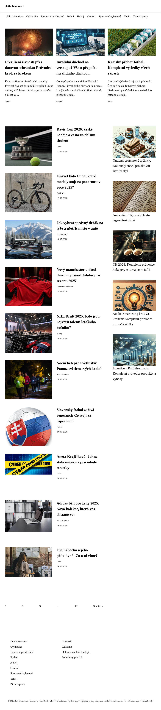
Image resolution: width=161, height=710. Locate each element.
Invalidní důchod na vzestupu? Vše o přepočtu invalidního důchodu (76, 67)
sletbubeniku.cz (14, 6)
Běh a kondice (15, 16)
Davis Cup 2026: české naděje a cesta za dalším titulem (76, 135)
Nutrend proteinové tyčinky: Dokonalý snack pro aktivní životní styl (132, 166)
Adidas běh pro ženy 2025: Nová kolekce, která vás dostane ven (78, 509)
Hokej (80, 16)
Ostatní (91, 16)
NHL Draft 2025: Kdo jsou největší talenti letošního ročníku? (78, 322)
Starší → (98, 606)
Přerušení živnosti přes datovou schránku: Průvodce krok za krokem (28, 67)
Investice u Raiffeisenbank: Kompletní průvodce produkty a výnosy (134, 373)
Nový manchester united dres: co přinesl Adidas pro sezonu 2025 (78, 275)
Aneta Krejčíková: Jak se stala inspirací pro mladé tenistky (77, 462)
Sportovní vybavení (109, 16)
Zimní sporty (140, 16)
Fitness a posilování (52, 16)
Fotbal (70, 16)
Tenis (127, 16)
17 (76, 606)
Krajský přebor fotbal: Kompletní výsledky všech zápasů (129, 67)
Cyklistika (32, 16)
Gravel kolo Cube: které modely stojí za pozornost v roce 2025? (78, 181)
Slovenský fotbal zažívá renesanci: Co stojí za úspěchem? (75, 415)
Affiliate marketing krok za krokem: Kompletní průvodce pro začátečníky (132, 319)
